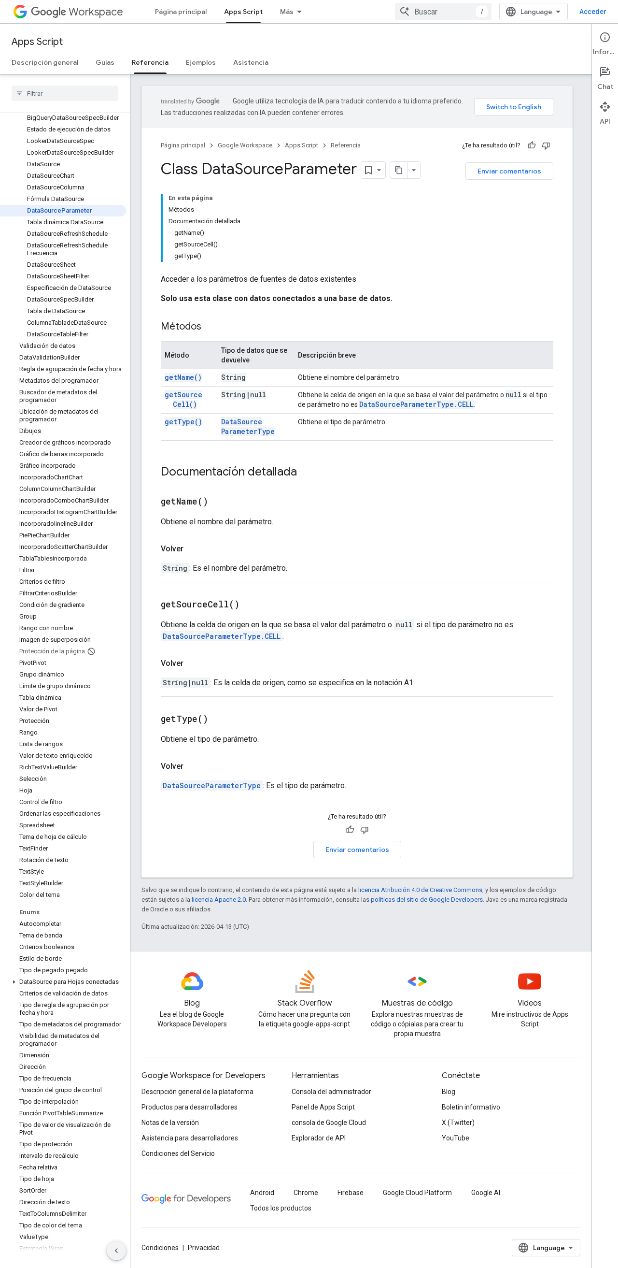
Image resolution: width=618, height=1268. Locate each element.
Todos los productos (280, 1208)
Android (262, 1192)
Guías (105, 62)
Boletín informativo (471, 1107)
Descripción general (45, 62)
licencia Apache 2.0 (219, 899)
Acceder (592, 11)
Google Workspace (245, 145)
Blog (448, 1091)
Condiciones (160, 1248)
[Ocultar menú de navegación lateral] (116, 1250)
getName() (183, 377)
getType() (183, 421)
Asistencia (250, 62)
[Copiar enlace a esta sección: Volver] (193, 549)
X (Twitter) (458, 1122)
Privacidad (204, 1248)
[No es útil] (546, 145)
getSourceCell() (183, 399)
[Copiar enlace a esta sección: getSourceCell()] (251, 605)
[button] (63, 982)
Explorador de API (319, 1138)
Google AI (485, 1192)
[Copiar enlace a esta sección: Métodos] (211, 327)
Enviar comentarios (509, 171)
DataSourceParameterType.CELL (416, 404)
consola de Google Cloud (329, 1122)
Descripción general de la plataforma (197, 1091)
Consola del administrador (331, 1091)
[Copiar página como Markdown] (398, 170)
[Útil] (531, 145)
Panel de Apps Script (323, 1107)
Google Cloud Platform (417, 1192)
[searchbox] (65, 93)
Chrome (306, 1192)
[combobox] (443, 11)
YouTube (455, 1138)
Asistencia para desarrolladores (189, 1138)
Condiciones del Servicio (178, 1153)
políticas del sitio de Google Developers (427, 899)
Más (287, 11)
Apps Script (243, 11)
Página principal (181, 11)
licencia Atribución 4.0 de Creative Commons (420, 889)
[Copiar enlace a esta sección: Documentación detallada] (306, 472)
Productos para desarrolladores (189, 1107)
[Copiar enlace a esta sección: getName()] (220, 502)
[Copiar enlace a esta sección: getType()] (220, 719)
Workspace (96, 11)
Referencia (150, 62)
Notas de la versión (170, 1122)
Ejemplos (201, 62)
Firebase (350, 1192)
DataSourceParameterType (248, 426)
